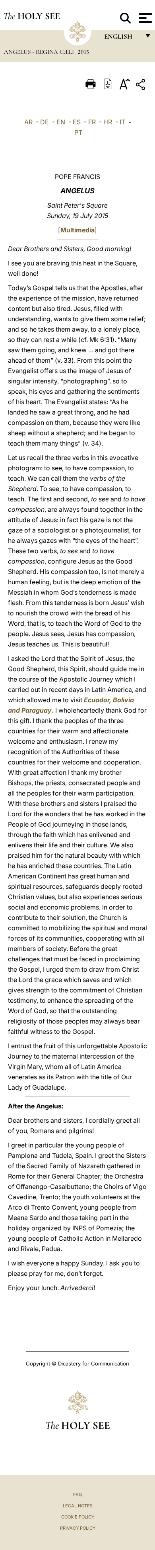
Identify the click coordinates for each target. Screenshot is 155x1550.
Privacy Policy (77, 1528)
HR (107, 122)
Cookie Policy (77, 1517)
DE (44, 122)
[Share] (141, 86)
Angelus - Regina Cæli (40, 51)
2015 (83, 51)
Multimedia (77, 230)
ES (77, 122)
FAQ (77, 1494)
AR (28, 122)
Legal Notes (78, 1506)
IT (122, 122)
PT (78, 132)
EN (60, 122)
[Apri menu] (144, 18)
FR (92, 122)
